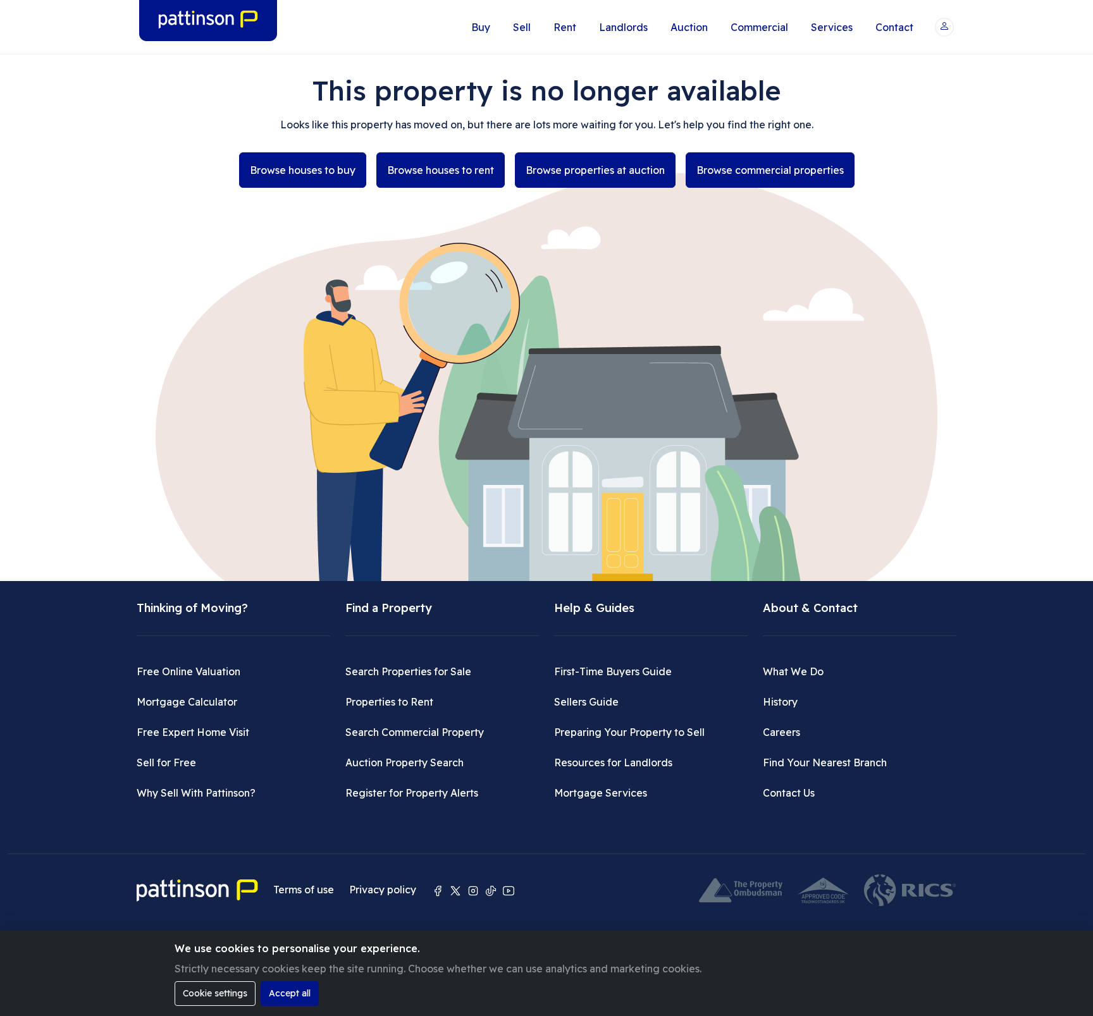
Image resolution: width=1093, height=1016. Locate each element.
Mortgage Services (600, 792)
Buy (480, 27)
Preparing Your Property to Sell (629, 732)
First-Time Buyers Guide (613, 671)
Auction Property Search (404, 762)
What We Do (793, 671)
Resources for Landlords (613, 762)
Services (832, 27)
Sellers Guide (586, 701)
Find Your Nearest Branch (825, 762)
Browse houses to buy (302, 170)
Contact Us (789, 792)
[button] (944, 27)
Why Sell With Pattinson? (196, 792)
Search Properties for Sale (408, 671)
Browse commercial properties (770, 170)
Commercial (759, 27)
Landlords (623, 27)
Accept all (290, 993)
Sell (522, 27)
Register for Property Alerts (411, 792)
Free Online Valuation (188, 671)
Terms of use (303, 889)
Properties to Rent (389, 701)
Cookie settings (215, 993)
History (780, 701)
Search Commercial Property (414, 732)
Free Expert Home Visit (193, 732)
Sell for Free (166, 762)
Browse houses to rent (440, 170)
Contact (894, 27)
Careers (781, 732)
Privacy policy (382, 889)
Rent (564, 27)
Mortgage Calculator (187, 701)
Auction (689, 27)
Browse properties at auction (595, 170)
